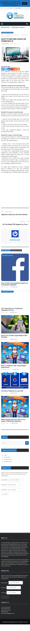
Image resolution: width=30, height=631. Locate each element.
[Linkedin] (9, 69)
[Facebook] (2, 69)
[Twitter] (5, 69)
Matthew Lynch (5, 43)
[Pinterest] (12, 69)
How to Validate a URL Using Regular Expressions (13, 366)
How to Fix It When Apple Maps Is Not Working (14, 336)
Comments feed (8, 459)
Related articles (6, 250)
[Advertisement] (15, 190)
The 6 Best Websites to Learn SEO (12, 391)
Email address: (5, 480)
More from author (16, 250)
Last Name (3, 489)
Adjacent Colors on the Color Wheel (14, 214)
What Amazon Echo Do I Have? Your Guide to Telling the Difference (13, 420)
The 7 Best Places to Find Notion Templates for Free (12, 309)
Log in (5, 455)
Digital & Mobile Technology (7, 32)
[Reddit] (15, 69)
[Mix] (18, 69)
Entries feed (7, 457)
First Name (3, 484)
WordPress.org (7, 461)
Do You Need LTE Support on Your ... (16, 224)
